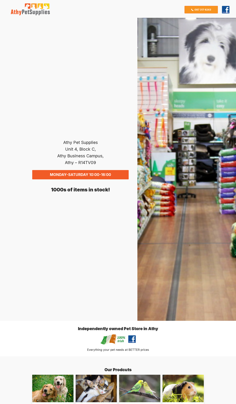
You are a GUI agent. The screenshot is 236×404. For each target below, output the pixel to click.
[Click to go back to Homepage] (28, 9)
